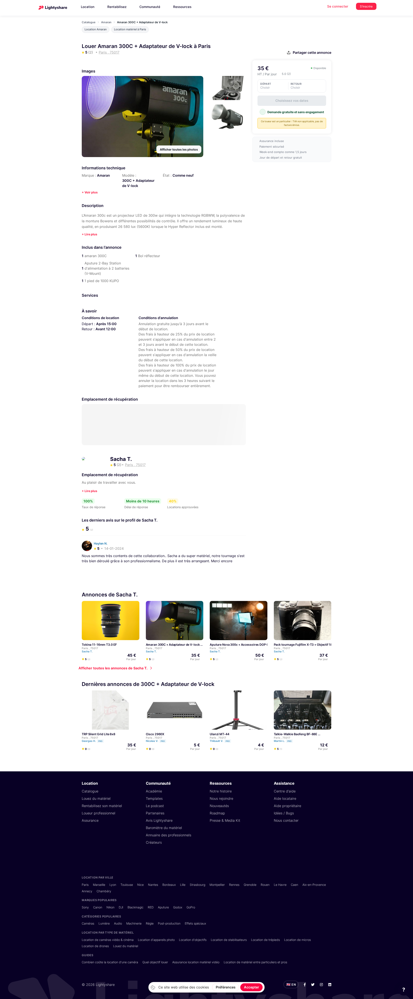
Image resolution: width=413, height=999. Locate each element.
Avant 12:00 (106, 329)
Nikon (110, 907)
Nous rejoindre (221, 798)
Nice (140, 884)
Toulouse (126, 884)
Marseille (99, 884)
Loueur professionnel (98, 813)
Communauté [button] (149, 7)
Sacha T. (121, 459)
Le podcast (155, 806)
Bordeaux (169, 884)
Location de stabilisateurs (229, 940)
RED (151, 907)
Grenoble (250, 884)
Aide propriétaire (287, 806)
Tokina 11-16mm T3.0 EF (99, 644)
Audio (118, 923)
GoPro (190, 907)
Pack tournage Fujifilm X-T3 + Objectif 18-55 (306, 644)
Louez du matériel (96, 798)
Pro (100, 741)
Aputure (163, 907)
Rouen (265, 884)
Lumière (104, 923)
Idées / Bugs (284, 813)
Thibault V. (220, 740)
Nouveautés (219, 806)
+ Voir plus (90, 192)
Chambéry (104, 891)
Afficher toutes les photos (179, 149)
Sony (85, 907)
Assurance (90, 820)
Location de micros (297, 940)
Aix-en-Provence (314, 884)
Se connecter (337, 6)
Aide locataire (285, 798)
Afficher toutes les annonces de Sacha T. (113, 668)
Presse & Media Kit (225, 820)
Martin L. (282, 740)
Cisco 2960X (155, 734)
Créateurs (154, 842)
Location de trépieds (265, 940)
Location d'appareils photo (156, 940)
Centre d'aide (285, 791)
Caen (294, 884)
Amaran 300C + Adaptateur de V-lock (173, 644)
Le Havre (280, 884)
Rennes (234, 884)
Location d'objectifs (192, 940)
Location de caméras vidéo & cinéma (108, 940)
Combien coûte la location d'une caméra (110, 962)
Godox (177, 907)
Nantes (153, 884)
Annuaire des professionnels (168, 835)
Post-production (169, 923)
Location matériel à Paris (130, 29)
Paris (85, 884)
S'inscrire (366, 6)
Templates (154, 798)
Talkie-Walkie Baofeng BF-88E (295, 734)
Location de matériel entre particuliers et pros (255, 962)
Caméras (88, 923)
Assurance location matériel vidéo (195, 962)
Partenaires (155, 813)
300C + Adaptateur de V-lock (138, 183)
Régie (150, 923)
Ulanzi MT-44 (219, 734)
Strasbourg (197, 884)
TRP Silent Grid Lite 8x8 (98, 734)
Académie (154, 791)
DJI (121, 907)
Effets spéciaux (195, 923)
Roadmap (217, 813)
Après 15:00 (106, 324)
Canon (97, 907)
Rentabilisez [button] (116, 7)
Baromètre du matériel (164, 828)
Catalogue (89, 22)
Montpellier (217, 884)
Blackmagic (135, 907)
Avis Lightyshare (159, 820)
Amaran (106, 22)
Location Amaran (96, 29)
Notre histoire (221, 791)
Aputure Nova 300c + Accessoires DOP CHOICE (244, 644)
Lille (182, 884)
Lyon (112, 884)
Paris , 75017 (90, 648)
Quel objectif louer (155, 962)
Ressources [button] (182, 7)
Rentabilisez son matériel (102, 806)
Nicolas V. (155, 740)
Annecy (87, 891)
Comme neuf (183, 175)
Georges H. (92, 740)
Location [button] (87, 7)
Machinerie (134, 923)
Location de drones (95, 946)
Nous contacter (286, 820)
